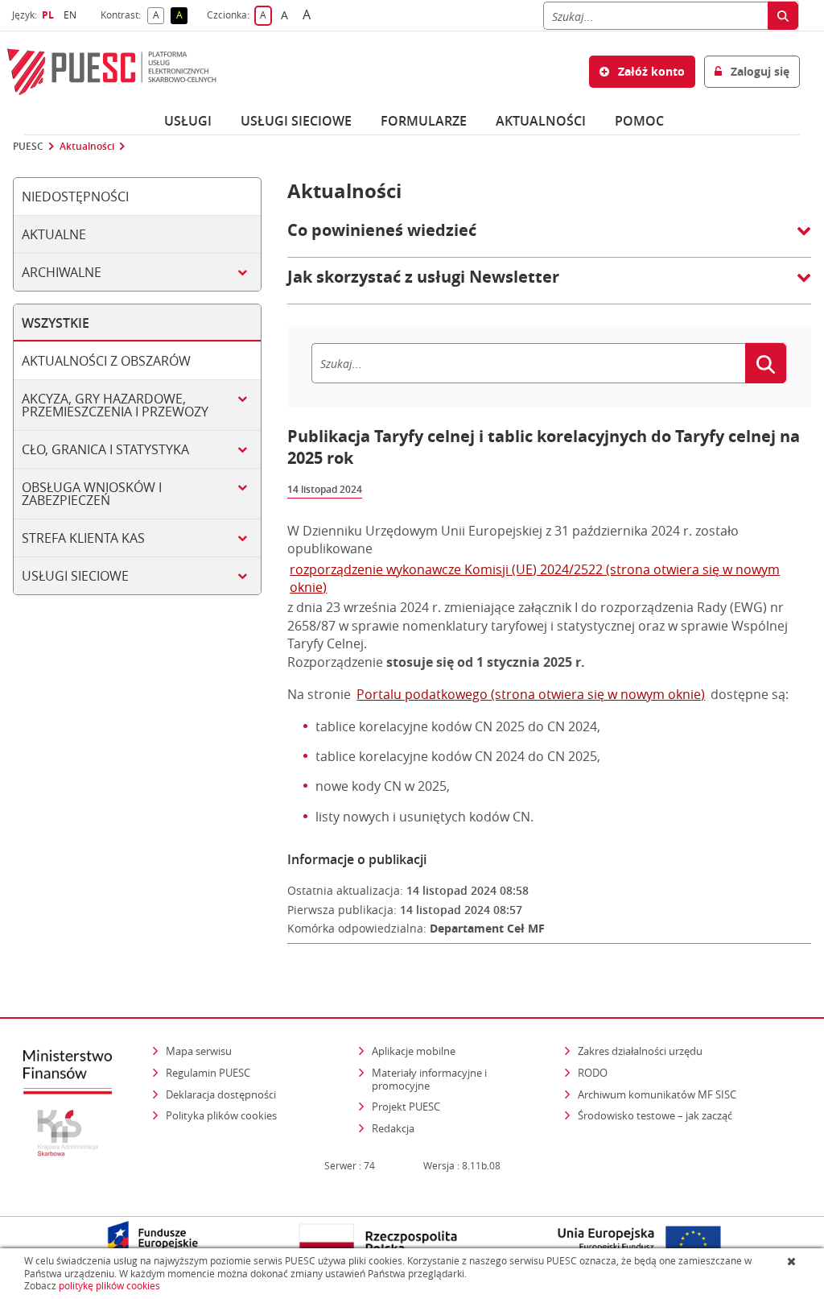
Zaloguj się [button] (758, 71)
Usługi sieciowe (296, 121)
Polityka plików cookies (221, 1115)
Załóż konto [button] (650, 71)
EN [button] (72, 15)
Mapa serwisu (199, 1051)
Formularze (424, 121)
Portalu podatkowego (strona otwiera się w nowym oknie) (530, 694)
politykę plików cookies (109, 1286)
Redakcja (393, 1128)
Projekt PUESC (406, 1106)
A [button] (158, 15)
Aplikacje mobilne (413, 1051)
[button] (549, 238)
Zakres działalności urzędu (641, 1050)
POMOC (639, 121)
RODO (593, 1072)
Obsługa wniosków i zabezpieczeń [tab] (92, 493)
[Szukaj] (783, 16)
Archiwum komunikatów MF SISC (657, 1094)
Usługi (188, 121)
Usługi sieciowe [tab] (75, 576)
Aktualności (541, 121)
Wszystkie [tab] (55, 323)
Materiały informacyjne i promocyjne (429, 1079)
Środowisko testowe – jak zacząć (656, 1115)
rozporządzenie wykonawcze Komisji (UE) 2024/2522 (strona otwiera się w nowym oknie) (535, 578)
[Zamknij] (793, 1261)
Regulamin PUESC (208, 1072)
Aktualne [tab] (54, 234)
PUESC (28, 146)
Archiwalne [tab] (61, 272)
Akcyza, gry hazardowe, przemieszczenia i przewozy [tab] (115, 405)
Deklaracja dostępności (221, 1094)
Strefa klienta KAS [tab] (83, 538)
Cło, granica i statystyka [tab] (105, 449)
